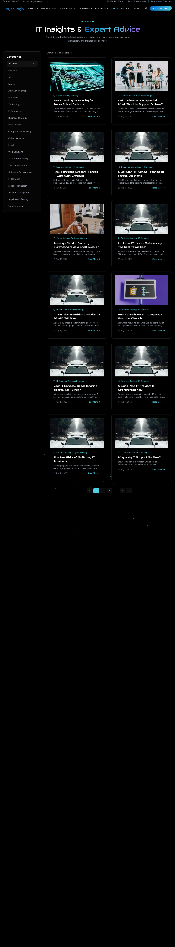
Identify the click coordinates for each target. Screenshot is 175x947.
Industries (84, 8)
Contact (136, 8)
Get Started (161, 8)
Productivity (48, 8)
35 (122, 490)
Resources (100, 8)
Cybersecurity (67, 8)
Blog (113, 8)
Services (31, 8)
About (123, 8)
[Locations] (146, 8)
